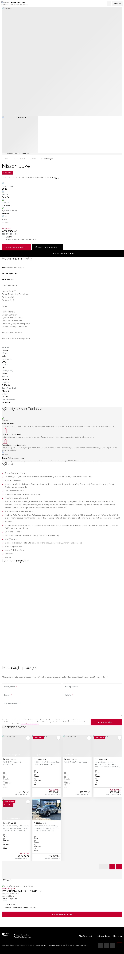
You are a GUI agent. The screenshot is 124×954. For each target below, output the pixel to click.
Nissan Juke (25, 154)
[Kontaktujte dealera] (62, 219)
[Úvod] (3, 154)
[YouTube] (100, 945)
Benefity (117, 936)
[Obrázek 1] (62, 61)
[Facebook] (112, 945)
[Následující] (119, 866)
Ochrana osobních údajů (58, 945)
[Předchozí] (112, 866)
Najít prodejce (103, 936)
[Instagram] (106, 945)
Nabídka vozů (12, 154)
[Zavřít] (3, 883)
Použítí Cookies (40, 945)
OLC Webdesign (82, 945)
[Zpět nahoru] (119, 945)
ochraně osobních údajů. (30, 724)
